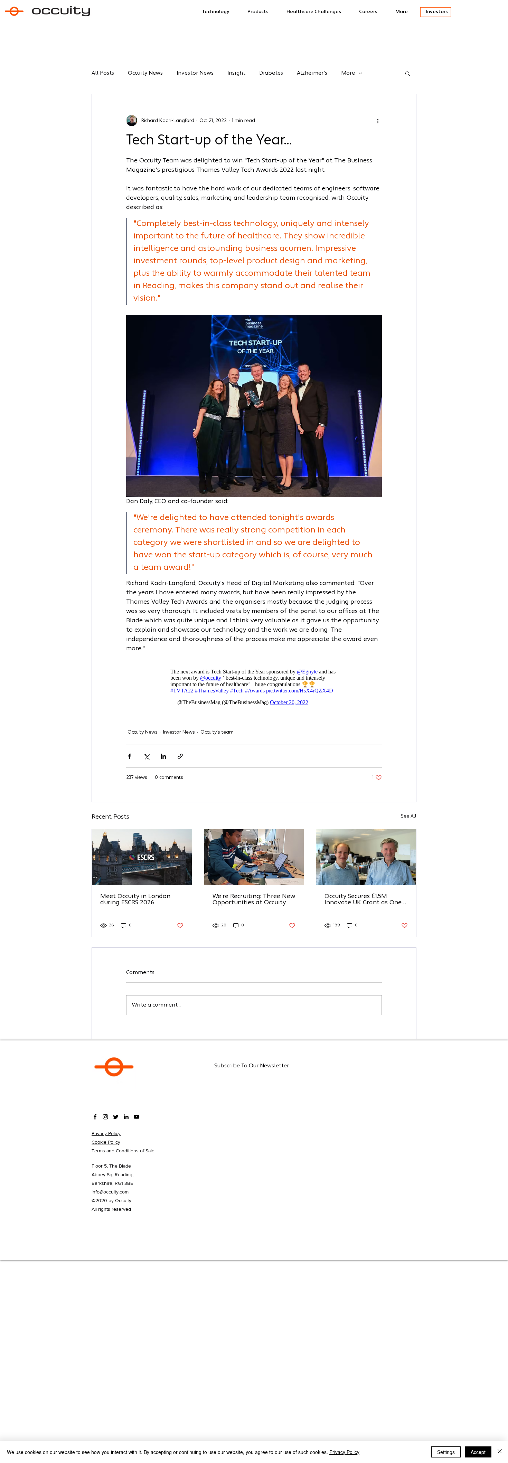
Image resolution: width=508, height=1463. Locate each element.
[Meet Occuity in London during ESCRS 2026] (142, 857)
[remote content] (254, 687)
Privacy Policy (106, 1133)
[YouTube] (136, 1116)
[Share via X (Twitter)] (146, 756)
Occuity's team (217, 732)
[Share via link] (180, 756)
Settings (446, 1451)
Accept (478, 1451)
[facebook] (95, 1116)
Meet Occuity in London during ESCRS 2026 (135, 900)
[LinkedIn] (126, 1116)
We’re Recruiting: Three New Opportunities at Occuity (254, 900)
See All (408, 816)
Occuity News (145, 73)
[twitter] (115, 1116)
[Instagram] (105, 1116)
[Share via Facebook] (129, 756)
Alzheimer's (312, 73)
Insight (236, 73)
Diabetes (271, 73)
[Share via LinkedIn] (163, 756)
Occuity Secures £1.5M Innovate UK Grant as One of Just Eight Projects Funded (363, 900)
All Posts (103, 73)
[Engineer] (254, 857)
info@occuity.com (110, 1192)
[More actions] (378, 120)
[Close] (500, 1451)
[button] (319, 12)
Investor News (195, 73)
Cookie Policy (106, 1142)
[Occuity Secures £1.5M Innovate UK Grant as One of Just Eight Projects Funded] (366, 857)
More (348, 73)
